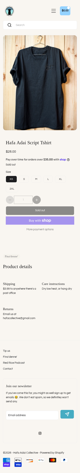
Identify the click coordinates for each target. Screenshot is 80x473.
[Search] (9, 25)
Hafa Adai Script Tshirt (28, 142)
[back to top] (72, 406)
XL (60, 179)
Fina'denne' (10, 356)
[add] (37, 200)
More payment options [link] (40, 229)
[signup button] (67, 414)
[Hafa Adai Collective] (9, 10)
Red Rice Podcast (14, 362)
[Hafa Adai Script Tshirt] (40, 82)
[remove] (10, 200)
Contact (8, 368)
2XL (12, 189)
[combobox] (43, 25)
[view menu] (54, 10)
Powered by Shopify (52, 452)
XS (11, 179)
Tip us (6, 350)
